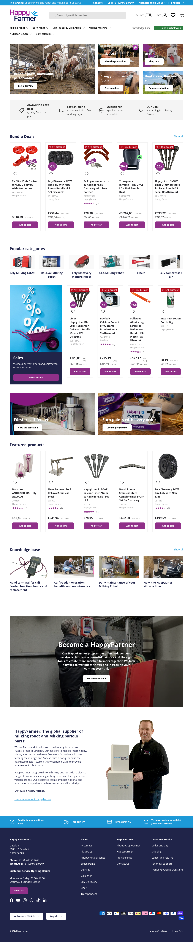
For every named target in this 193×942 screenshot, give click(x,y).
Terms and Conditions (158, 931)
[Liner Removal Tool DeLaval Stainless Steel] (61, 466)
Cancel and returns (162, 857)
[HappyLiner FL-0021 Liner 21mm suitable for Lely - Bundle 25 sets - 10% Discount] (168, 158)
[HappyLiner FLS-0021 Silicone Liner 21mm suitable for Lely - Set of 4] (96, 466)
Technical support (162, 863)
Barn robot (38, 27)
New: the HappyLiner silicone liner (158, 584)
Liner (84, 888)
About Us (19, 890)
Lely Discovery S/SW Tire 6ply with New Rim (167, 493)
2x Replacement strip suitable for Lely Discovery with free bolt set (96, 186)
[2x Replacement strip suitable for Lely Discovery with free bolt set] (96, 158)
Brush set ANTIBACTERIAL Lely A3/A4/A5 (24, 493)
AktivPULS (86, 851)
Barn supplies (44, 34)
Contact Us (123, 863)
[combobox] (87, 15)
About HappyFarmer (128, 845)
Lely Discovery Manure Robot (81, 274)
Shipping (156, 851)
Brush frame (88, 863)
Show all (178, 136)
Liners (141, 273)
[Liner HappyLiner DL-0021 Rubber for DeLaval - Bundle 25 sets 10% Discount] (80, 298)
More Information (96, 678)
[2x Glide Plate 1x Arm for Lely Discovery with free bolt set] (25, 158)
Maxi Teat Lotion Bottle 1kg (171, 320)
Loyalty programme (117, 427)
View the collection (28, 427)
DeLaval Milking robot (52, 274)
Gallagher (86, 875)
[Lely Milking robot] (22, 262)
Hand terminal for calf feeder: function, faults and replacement (28, 586)
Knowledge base (141, 28)
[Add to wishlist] (15, 174)
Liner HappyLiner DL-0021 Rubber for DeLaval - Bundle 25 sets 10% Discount (80, 327)
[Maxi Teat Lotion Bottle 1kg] (171, 298)
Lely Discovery (25, 85)
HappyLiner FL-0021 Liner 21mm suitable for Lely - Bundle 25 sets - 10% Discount (167, 186)
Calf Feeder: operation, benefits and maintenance (72, 584)
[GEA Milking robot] (111, 262)
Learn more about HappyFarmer (32, 799)
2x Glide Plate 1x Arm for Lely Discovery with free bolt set (25, 184)
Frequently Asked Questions (167, 869)
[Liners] (141, 262)
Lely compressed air (171, 274)
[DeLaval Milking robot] (51, 262)
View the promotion (115, 61)
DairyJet (85, 869)
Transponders (112, 88)
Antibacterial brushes (93, 857)
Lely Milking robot (22, 273)
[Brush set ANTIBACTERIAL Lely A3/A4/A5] (25, 466)
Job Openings (124, 857)
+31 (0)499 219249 (29, 860)
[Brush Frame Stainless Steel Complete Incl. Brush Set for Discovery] (132, 466)
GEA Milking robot (111, 273)
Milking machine (98, 27)
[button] (181, 15)
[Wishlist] (173, 15)
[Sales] (36, 318)
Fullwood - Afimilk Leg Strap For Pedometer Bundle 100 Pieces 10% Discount (137, 329)
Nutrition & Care (19, 34)
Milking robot (17, 27)
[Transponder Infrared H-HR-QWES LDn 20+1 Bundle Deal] (132, 158)
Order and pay (160, 845)
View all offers (36, 377)
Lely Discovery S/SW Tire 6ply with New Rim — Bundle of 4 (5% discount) (60, 186)
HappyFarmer (22, 931)
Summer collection (159, 88)
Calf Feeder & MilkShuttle (66, 27)
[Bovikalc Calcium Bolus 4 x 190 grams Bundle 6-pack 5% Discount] (110, 298)
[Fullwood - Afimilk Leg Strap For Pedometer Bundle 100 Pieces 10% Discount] (140, 298)
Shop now (154, 61)
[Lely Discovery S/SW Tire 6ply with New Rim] (168, 466)
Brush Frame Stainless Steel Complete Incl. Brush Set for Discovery (131, 495)
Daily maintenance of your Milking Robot (117, 584)
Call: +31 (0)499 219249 (121, 2)
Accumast (86, 845)
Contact (98, 2)
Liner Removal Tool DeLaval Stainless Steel (59, 493)
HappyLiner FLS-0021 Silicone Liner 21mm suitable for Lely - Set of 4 (96, 495)
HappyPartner (125, 851)
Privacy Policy (177, 931)
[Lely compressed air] (170, 262)
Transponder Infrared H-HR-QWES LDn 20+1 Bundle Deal (131, 186)
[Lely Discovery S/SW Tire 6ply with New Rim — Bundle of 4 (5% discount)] (61, 158)
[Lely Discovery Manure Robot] (81, 262)
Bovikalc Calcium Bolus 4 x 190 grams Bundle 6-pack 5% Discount (109, 326)
